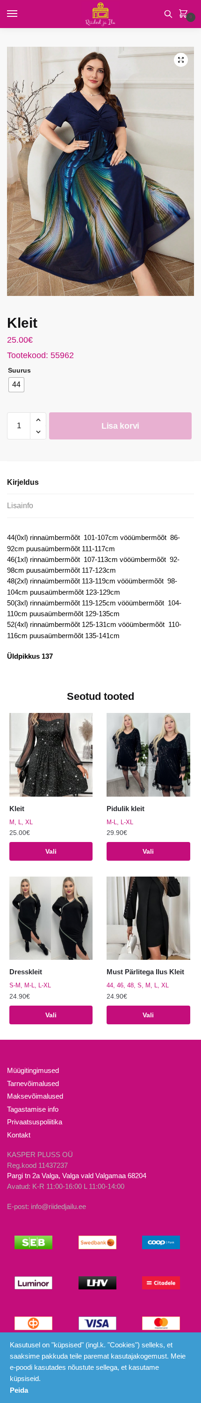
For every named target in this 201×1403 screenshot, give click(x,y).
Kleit (16, 809)
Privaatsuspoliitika (34, 1122)
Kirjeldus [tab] (23, 482)
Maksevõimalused (35, 1096)
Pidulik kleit (125, 809)
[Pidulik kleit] (148, 754)
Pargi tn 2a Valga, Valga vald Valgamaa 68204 (76, 1176)
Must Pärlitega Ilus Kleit (145, 972)
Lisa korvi (120, 426)
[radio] (16, 385)
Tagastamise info (32, 1109)
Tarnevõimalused (33, 1083)
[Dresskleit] (51, 918)
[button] (181, 60)
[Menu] (21, 14)
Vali (51, 851)
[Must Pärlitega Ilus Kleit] (148, 918)
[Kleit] (51, 754)
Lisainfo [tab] (20, 506)
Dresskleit (25, 972)
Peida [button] (19, 1390)
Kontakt (18, 1135)
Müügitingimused (33, 1070)
